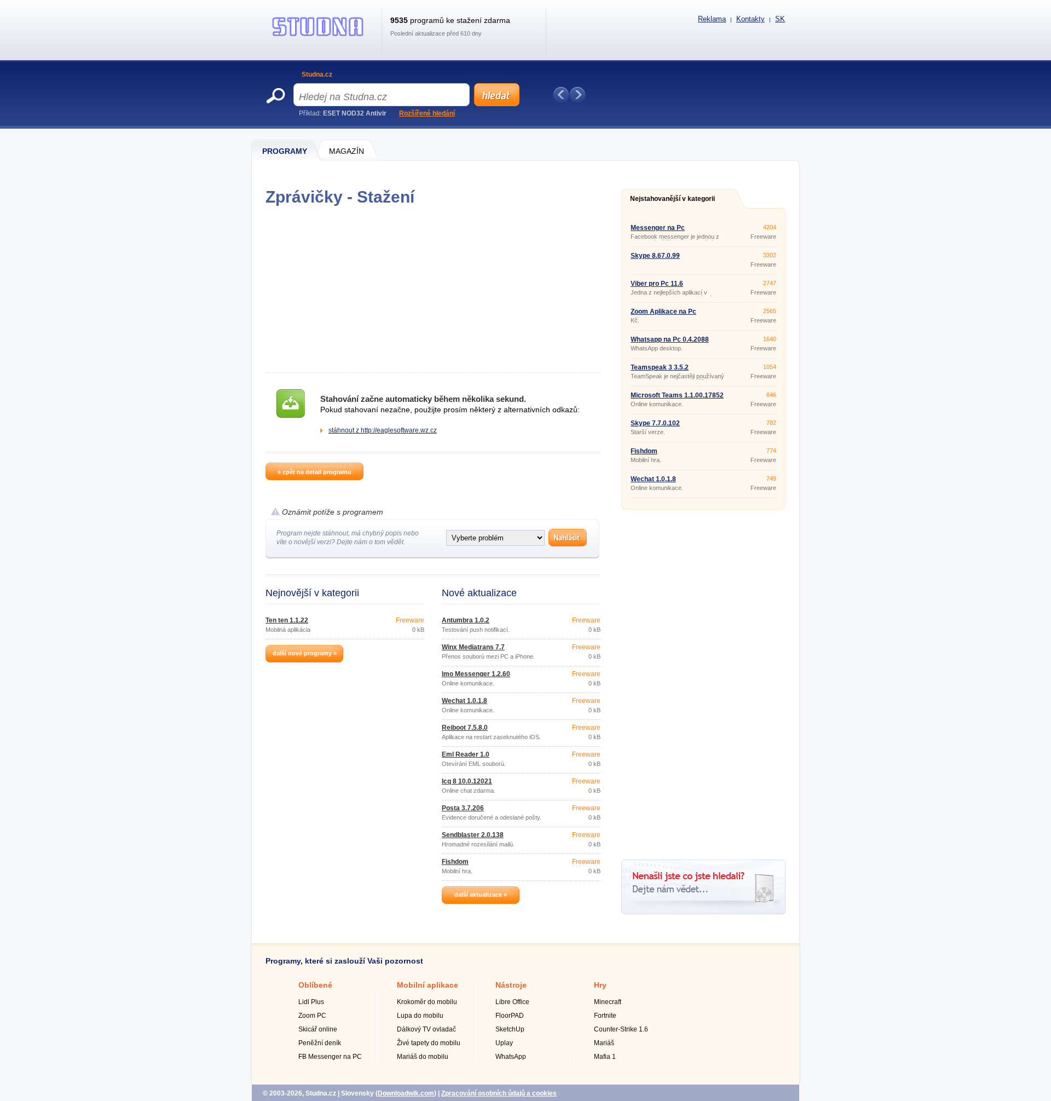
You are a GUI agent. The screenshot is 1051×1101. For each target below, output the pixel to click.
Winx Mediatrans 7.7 (473, 647)
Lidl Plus (311, 1002)
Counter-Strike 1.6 (621, 1029)
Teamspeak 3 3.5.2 (660, 367)
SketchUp (509, 1029)
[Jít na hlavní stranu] (318, 36)
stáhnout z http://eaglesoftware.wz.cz (382, 430)
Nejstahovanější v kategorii (672, 199)
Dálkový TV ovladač (426, 1029)
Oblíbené (315, 985)
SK (780, 19)
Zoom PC (312, 1015)
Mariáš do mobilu (422, 1056)
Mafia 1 (605, 1056)
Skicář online (317, 1029)
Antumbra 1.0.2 (465, 620)
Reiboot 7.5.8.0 (465, 727)
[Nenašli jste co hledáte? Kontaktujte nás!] (703, 912)
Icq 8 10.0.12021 (467, 781)
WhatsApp (510, 1056)
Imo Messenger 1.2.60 (476, 674)
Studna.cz (317, 74)
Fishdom (455, 862)
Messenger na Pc (658, 228)
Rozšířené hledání (427, 113)
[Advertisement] (433, 289)
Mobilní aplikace (427, 985)
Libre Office (512, 1002)
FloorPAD (509, 1015)
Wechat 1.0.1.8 (464, 701)
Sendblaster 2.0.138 (473, 835)
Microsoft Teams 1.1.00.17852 (677, 395)
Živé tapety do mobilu (428, 1043)
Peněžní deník (319, 1043)
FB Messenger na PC (330, 1056)
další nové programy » (305, 653)
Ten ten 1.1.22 (286, 620)
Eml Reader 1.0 (465, 754)
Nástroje (511, 985)
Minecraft (607, 1002)
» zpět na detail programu (314, 472)
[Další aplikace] (577, 95)
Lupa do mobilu (420, 1015)
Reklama (712, 19)
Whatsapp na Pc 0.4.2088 (670, 339)
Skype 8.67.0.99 (655, 256)
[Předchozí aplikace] (561, 95)
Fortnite (605, 1015)
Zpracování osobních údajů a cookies (499, 1093)
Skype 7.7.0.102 (655, 423)
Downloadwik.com (406, 1093)
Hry (600, 985)
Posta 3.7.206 (463, 808)
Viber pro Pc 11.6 (657, 283)
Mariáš (604, 1043)
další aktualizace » (480, 894)
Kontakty (750, 19)
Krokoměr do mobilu (427, 1002)
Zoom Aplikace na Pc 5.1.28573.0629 (663, 315)
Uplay (504, 1043)
